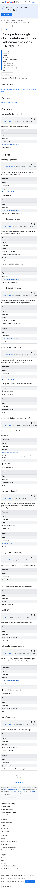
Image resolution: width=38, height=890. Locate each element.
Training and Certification (8, 850)
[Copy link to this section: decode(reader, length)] (22, 219)
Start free (7, 14)
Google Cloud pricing (7, 809)
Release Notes (5, 828)
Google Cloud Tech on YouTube (10, 869)
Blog (2, 857)
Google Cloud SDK (12, 7)
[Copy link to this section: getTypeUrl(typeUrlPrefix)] (24, 553)
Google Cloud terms (29, 875)
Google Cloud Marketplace (8, 812)
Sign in (34, 2)
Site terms (19, 875)
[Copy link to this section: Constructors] (16, 109)
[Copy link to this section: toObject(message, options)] (26, 646)
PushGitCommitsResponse (10, 210)
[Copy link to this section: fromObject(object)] (19, 491)
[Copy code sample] (34, 118)
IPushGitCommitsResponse (10, 144)
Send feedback (8, 30)
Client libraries (13, 10)
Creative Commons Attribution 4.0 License (14, 789)
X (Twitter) (4, 863)
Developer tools (21, 20)
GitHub (3, 838)
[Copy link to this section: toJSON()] (10, 610)
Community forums (6, 822)
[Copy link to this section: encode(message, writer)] (24, 348)
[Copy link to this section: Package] (11, 98)
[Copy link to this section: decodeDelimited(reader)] (24, 288)
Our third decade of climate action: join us (13, 878)
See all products (5, 806)
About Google (5, 875)
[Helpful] (12, 26)
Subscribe (30, 882)
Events (3, 860)
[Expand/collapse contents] (11, 51)
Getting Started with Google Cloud (10, 841)
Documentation (11, 20)
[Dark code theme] (31, 118)
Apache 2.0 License (16, 791)
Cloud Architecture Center (8, 847)
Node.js (26, 7)
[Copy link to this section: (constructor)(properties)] (23, 114)
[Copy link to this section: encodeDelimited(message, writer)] (31, 418)
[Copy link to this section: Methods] (12, 155)
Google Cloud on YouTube (8, 866)
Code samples (5, 844)
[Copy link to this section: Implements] (14, 85)
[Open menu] (3, 2)
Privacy (13, 875)
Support (3, 825)
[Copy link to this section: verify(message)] (16, 717)
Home (3, 20)
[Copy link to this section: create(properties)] (18, 160)
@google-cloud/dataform (9, 102)
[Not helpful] (15, 26)
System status (5, 831)
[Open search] (25, 2)
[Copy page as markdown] (18, 46)
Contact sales (5, 815)
